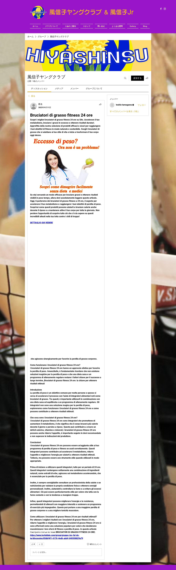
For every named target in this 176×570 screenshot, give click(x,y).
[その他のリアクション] (40, 544)
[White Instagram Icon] (164, 8)
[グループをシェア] (147, 78)
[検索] (125, 78)
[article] (65, 330)
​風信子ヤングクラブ (76, 12)
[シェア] (100, 104)
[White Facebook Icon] (161, 8)
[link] (39, 88)
